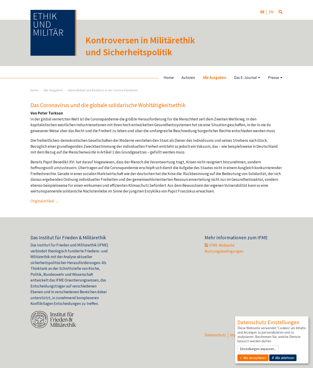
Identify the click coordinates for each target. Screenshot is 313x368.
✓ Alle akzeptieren (253, 358)
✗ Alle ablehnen (283, 358)
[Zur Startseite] (53, 32)
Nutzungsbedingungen (224, 251)
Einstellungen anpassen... (258, 349)
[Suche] (281, 12)
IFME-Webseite (221, 245)
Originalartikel (42, 201)
